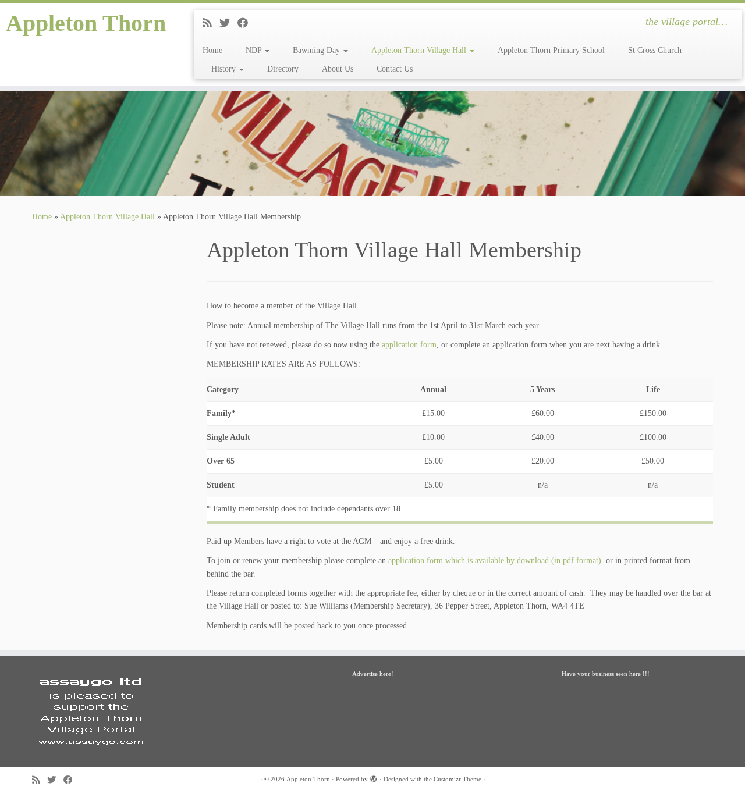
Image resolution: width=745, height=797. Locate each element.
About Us (337, 69)
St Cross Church (655, 50)
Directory (283, 69)
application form (409, 344)
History (224, 69)
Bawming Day (317, 50)
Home (212, 50)
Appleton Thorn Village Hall (420, 50)
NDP (255, 50)
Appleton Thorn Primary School (551, 50)
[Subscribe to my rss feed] (211, 23)
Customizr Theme (457, 778)
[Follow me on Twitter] (228, 23)
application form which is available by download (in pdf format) (494, 560)
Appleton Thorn (86, 23)
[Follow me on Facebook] (246, 23)
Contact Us (395, 69)
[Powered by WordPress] (374, 777)
